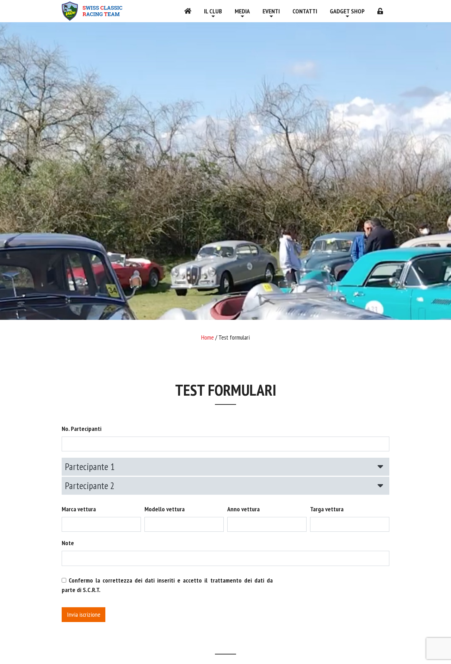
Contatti (304, 11)
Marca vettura (79, 509)
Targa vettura (327, 509)
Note (68, 543)
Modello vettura (164, 509)
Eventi (271, 11)
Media (242, 11)
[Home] (188, 11)
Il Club (213, 11)
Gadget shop (347, 11)
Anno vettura (243, 509)
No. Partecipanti (81, 429)
